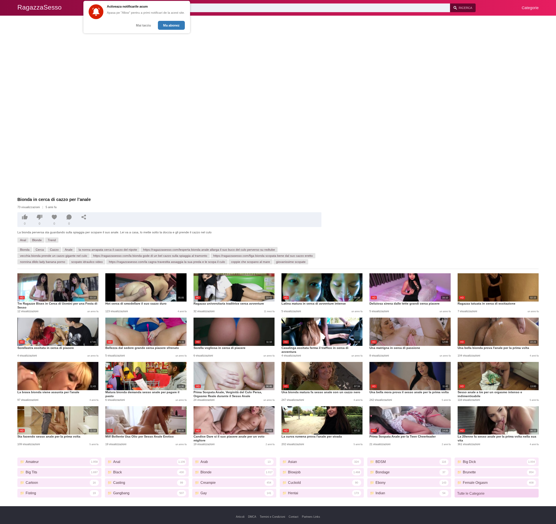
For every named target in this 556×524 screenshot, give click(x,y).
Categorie (530, 8)
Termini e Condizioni (272, 516)
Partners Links (311, 516)
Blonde (37, 240)
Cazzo (54, 249)
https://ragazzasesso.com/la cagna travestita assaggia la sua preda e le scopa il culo (167, 262)
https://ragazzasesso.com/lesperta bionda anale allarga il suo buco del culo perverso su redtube (209, 249)
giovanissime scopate (291, 262)
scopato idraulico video (87, 262)
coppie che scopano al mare (250, 262)
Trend (52, 240)
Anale (69, 249)
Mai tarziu (143, 25)
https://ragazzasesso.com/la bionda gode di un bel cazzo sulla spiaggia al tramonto (150, 255)
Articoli (240, 516)
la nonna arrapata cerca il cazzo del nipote (108, 249)
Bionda (25, 249)
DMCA (252, 516)
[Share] (83, 217)
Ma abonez (171, 25)
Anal (23, 240)
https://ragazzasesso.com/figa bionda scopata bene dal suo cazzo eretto (263, 255)
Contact (293, 516)
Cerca (40, 249)
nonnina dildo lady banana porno (42, 262)
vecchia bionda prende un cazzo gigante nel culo (53, 255)
